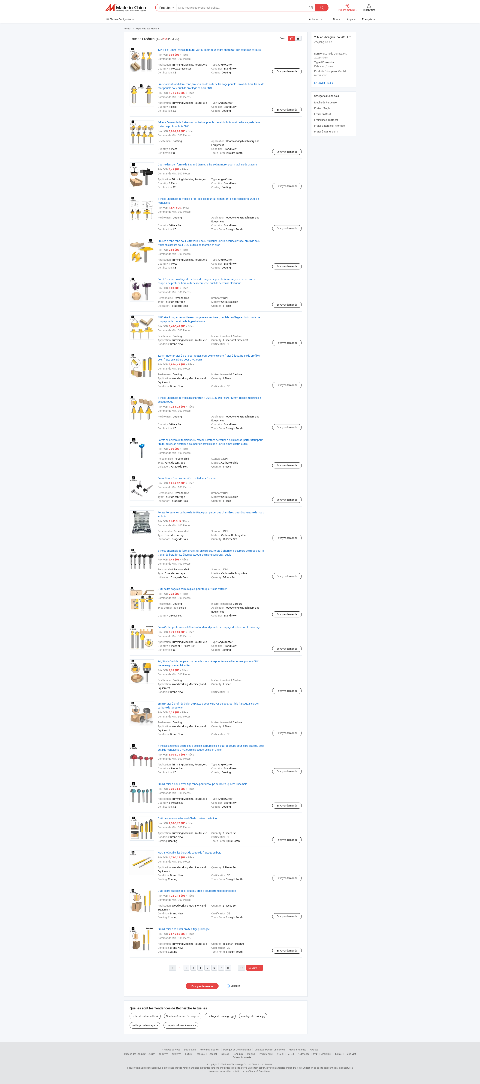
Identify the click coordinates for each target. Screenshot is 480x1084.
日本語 (188, 1053)
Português (238, 1053)
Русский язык (266, 1053)
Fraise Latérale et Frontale (329, 125)
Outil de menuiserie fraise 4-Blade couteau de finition (188, 818)
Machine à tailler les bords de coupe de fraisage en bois (189, 852)
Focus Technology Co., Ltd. (238, 1064)
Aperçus (314, 1049)
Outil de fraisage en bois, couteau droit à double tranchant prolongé (197, 890)
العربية (291, 1053)
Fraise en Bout (322, 114)
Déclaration (190, 1049)
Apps (350, 19)
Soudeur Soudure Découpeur (182, 1016)
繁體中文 (176, 1053)
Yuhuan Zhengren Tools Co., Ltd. (333, 37)
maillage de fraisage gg (220, 1016)
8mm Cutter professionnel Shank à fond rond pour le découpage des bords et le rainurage (209, 627)
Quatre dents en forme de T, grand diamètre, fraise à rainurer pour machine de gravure (207, 164)
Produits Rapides (297, 1049)
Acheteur (314, 19)
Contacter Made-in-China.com (270, 1049)
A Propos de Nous (171, 1049)
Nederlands (303, 1053)
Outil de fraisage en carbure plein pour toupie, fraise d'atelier (192, 589)
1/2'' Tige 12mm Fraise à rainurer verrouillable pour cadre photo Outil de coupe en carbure (209, 50)
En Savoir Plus (324, 83)
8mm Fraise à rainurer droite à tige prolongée (184, 929)
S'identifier (369, 10)
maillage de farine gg (253, 1016)
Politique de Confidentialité (237, 1049)
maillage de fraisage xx (145, 1025)
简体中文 (163, 1053)
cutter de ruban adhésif (145, 1016)
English (151, 1053)
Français (200, 1053)
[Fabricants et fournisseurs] (125, 8)
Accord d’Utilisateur (209, 1049)
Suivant (254, 968)
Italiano (251, 1053)
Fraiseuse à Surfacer (326, 120)
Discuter (235, 985)
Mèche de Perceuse (325, 102)
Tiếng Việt (350, 1053)
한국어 (280, 1053)
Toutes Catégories (120, 19)
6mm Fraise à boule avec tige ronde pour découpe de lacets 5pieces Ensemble (202, 784)
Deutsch (225, 1053)
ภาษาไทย (326, 1053)
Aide (335, 19)
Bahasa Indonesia (242, 1057)
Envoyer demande (287, 71)
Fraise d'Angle (322, 108)
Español (212, 1053)
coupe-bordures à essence (181, 1025)
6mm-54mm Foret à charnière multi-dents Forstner (187, 478)
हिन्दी (315, 1053)
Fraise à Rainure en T (326, 131)
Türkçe (338, 1053)
